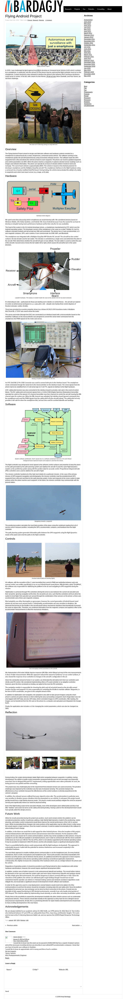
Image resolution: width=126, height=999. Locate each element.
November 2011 (89, 41)
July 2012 (87, 27)
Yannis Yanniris (17, 936)
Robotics (91, 9)
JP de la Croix (51, 76)
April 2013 (87, 25)
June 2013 (87, 22)
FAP (15, 920)
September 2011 (89, 45)
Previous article (12, 925)
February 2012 (89, 35)
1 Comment (48, 20)
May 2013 (87, 24)
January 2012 (88, 37)
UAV (27, 920)
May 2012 (87, 29)
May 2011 (87, 51)
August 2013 (88, 20)
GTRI (38, 70)
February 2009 (89, 72)
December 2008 (89, 74)
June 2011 (87, 49)
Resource (87, 100)
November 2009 (89, 64)
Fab (85, 88)
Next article (76, 925)
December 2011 (89, 39)
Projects (77, 9)
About (109, 9)
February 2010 (89, 60)
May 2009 (87, 70)
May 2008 (87, 76)
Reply (7, 958)
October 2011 (88, 43)
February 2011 (89, 56)
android (11, 920)
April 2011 (87, 53)
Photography (88, 92)
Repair (86, 96)
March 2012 (88, 33)
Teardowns (87, 104)
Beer (85, 86)
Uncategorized (89, 105)
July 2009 (87, 68)
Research (68, 9)
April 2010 (87, 58)
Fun (84, 9)
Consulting (100, 9)
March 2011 (88, 55)
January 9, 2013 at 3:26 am (21, 939)
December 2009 (89, 62)
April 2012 (87, 31)
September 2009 (89, 66)
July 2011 (87, 47)
